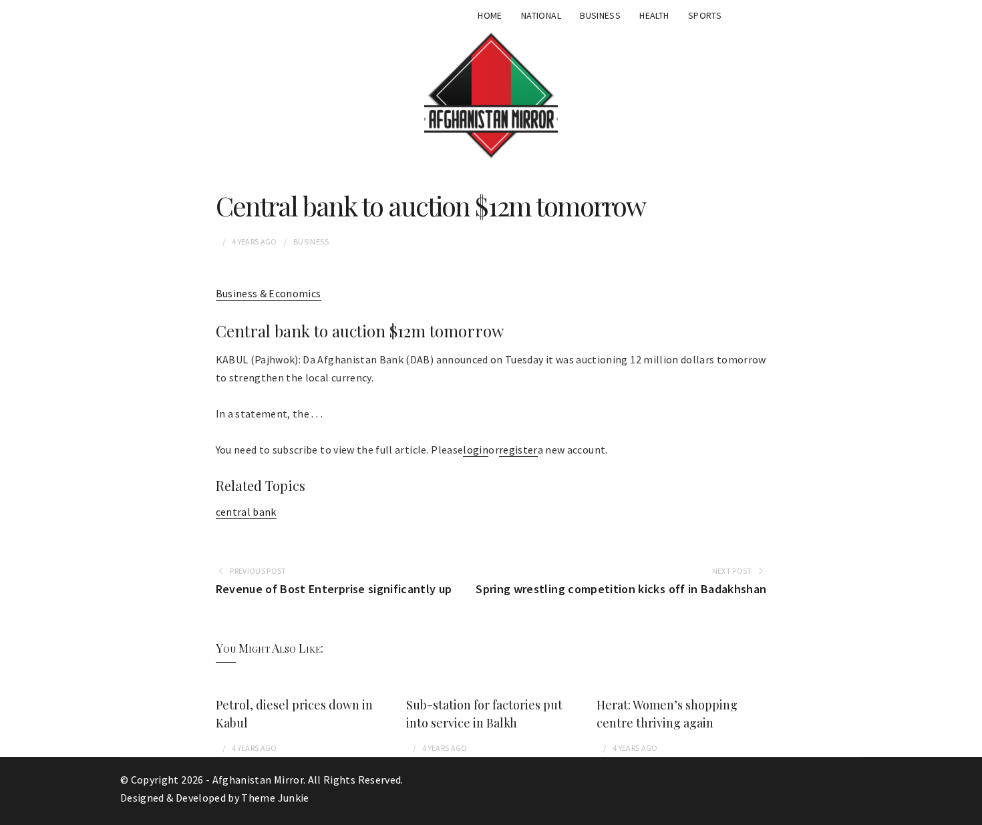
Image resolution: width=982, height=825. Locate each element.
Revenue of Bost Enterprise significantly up (334, 589)
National (541, 15)
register (518, 449)
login (475, 449)
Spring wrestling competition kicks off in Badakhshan (621, 589)
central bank (246, 511)
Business (600, 15)
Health (654, 15)
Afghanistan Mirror (257, 779)
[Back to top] (968, 811)
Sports (704, 15)
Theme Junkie (275, 797)
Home (490, 15)
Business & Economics (268, 293)
